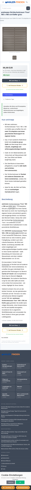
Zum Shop (14, 80)
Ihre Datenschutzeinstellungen (10, 471)
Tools (3, 469)
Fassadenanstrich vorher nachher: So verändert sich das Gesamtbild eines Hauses (14, 441)
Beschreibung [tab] (8, 94)
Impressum (5, 455)
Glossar (4, 466)
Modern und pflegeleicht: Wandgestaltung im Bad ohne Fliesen (15, 416)
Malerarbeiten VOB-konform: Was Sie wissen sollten (14, 448)
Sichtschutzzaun (14, 204)
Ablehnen (10, 482)
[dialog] (15, 478)
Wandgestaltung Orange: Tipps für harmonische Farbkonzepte (13, 411)
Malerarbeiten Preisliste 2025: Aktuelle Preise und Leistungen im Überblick (14, 420)
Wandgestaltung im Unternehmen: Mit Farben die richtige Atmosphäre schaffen (13, 436)
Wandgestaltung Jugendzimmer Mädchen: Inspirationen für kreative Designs (12, 424)
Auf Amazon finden (15, 85)
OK (20, 482)
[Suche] (28, 8)
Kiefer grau (12, 206)
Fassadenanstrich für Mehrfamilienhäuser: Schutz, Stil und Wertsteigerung (15, 445)
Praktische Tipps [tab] (9, 99)
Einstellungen (15, 479)
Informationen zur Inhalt (8, 463)
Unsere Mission (6, 460)
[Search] (26, 2)
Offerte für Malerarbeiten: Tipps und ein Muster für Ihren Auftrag (14, 432)
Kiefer (13, 233)
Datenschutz (5, 458)
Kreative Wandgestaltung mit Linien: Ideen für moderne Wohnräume (15, 407)
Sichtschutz (5, 264)
